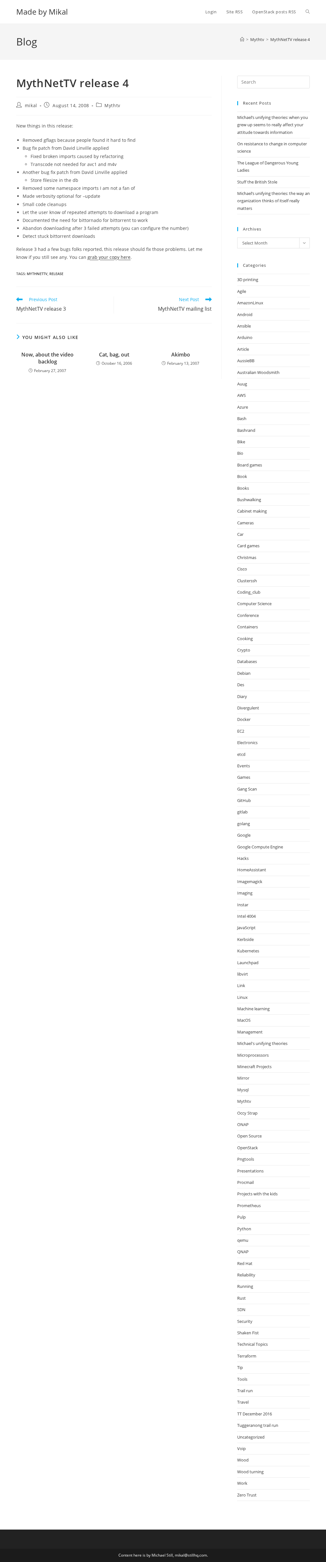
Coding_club (248, 592)
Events (243, 766)
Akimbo (180, 354)
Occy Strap (247, 1113)
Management (250, 1032)
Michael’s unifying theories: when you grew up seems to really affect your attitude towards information (272, 124)
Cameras (245, 523)
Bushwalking (249, 499)
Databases (247, 661)
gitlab (242, 812)
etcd (241, 754)
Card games (248, 546)
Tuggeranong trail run (257, 1425)
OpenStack (247, 1148)
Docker (244, 719)
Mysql (243, 1090)
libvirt (242, 974)
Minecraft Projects (254, 1066)
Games (243, 777)
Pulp (241, 1217)
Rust (241, 1298)
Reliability (246, 1275)
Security (244, 1321)
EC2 (240, 731)
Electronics (247, 742)
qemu (242, 1240)
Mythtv (112, 105)
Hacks (243, 858)
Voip (241, 1448)
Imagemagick (249, 881)
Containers (247, 627)
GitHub (244, 800)
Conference (248, 615)
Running (245, 1286)
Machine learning (253, 1009)
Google (244, 835)
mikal (31, 105)
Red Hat (244, 1263)
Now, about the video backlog (47, 358)
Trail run (245, 1390)
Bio (240, 453)
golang (243, 823)
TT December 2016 (254, 1414)
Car (240, 534)
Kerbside (245, 939)
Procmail (245, 1182)
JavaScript (246, 927)
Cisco (242, 569)
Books (243, 488)
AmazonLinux (250, 303)
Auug (242, 384)
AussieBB (245, 360)
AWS (241, 395)
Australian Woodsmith (258, 372)
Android (244, 314)
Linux (242, 997)
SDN (241, 1309)
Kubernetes (248, 951)
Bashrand (246, 430)
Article (243, 349)
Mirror (243, 1078)
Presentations (250, 1171)
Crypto (243, 650)
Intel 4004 (246, 916)
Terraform (246, 1356)
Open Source (249, 1136)
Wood (243, 1460)
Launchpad (248, 962)
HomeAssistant (251, 870)
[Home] (242, 39)
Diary (242, 696)
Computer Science (254, 603)
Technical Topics (252, 1344)
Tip (240, 1367)
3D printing (247, 279)
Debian (244, 673)
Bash (241, 418)
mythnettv (37, 273)
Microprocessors (253, 1055)
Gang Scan (247, 789)
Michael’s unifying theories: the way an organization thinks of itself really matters (273, 200)
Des (240, 685)
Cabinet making (252, 511)
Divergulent (248, 708)
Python (244, 1229)
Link (241, 985)
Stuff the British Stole (257, 182)
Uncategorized (251, 1437)
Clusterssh (247, 581)
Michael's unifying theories (262, 1043)
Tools (242, 1379)
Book (242, 476)
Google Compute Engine (260, 847)
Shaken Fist (248, 1333)
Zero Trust (247, 1495)
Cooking (245, 638)
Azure (242, 407)
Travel (243, 1402)
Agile (241, 291)
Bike (241, 442)
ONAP (243, 1124)
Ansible (244, 326)
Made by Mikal (42, 11)
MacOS (244, 1020)
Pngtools (245, 1159)
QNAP (243, 1251)
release (56, 273)
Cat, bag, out (114, 354)
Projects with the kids (257, 1194)
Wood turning (250, 1472)
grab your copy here (109, 257)
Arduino (244, 337)
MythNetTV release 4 (290, 39)
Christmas (246, 557)
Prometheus (249, 1205)
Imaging (244, 893)
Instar (242, 905)
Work (242, 1483)
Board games (249, 465)
